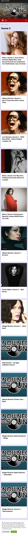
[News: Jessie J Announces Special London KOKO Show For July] (14, 200)
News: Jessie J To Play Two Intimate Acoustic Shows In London (13, 178)
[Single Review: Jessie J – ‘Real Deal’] (14, 311)
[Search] (26, 20)
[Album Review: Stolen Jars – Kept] (14, 385)
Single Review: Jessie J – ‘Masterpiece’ (12, 510)
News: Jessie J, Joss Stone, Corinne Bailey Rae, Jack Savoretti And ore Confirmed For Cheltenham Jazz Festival (14, 61)
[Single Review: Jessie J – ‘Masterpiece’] (14, 494)
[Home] (3, 20)
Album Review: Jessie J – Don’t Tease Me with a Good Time (13, 100)
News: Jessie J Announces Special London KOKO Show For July (13, 216)
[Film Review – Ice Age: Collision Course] (14, 348)
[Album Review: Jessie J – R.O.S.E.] (14, 238)
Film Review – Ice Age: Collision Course (10, 364)
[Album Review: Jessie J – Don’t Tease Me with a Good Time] (14, 84)
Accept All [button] (14, 531)
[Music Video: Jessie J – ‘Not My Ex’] (14, 275)
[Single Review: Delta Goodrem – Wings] (14, 421)
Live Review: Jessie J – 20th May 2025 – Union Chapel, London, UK (13, 139)
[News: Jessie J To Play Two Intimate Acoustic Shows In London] (14, 161)
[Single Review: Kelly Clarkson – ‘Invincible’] (14, 458)
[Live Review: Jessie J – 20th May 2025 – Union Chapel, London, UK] (14, 122)
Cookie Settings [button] (6, 531)
